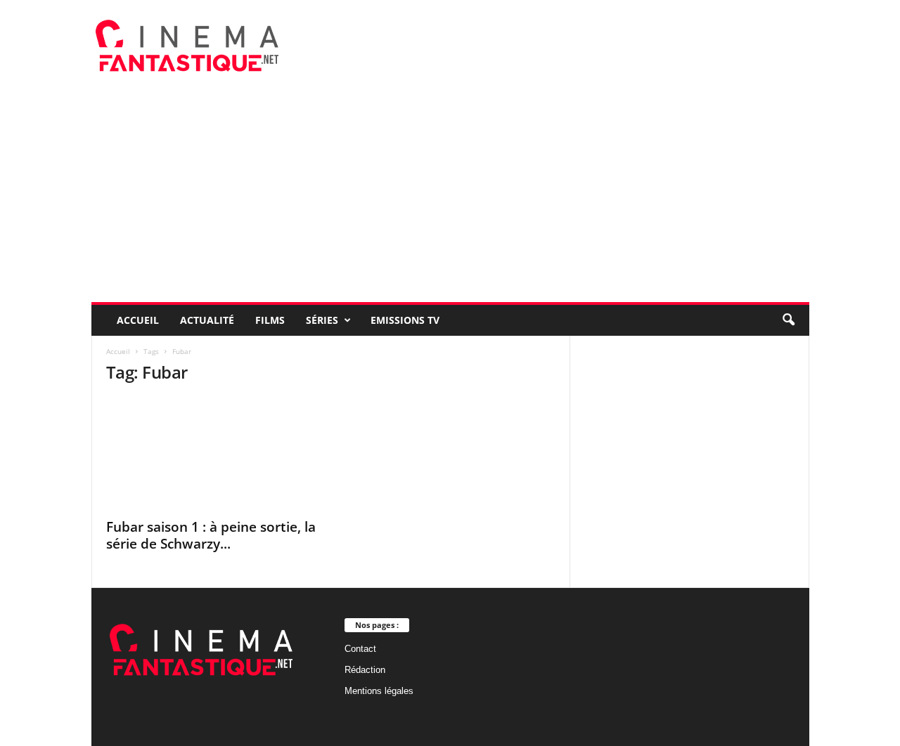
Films (270, 320)
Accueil (138, 320)
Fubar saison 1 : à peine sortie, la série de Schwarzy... (211, 535)
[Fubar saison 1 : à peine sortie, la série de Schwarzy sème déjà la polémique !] (211, 454)
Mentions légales (379, 691)
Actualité (207, 320)
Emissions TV (405, 320)
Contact (360, 648)
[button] (788, 320)
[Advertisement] (450, 196)
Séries (322, 320)
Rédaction (365, 670)
